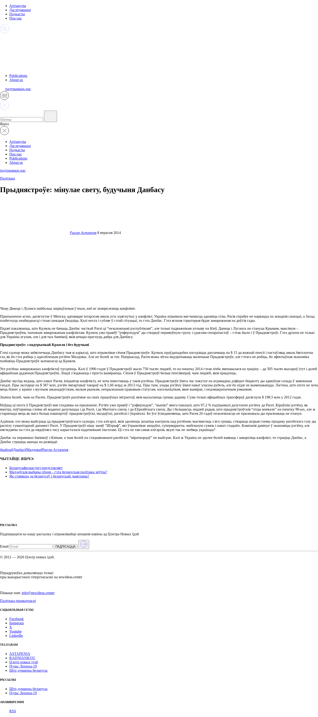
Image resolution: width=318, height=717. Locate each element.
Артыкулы (17, 6)
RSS (12, 711)
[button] (4, 99)
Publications (18, 76)
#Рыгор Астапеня (54, 450)
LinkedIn (16, 636)
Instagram (16, 623)
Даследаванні (20, 10)
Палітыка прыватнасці (18, 601)
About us (16, 80)
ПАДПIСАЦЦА (65, 546)
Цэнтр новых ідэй (23, 662)
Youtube (15, 631)
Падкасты (17, 14)
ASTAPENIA (19, 654)
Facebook (16, 619)
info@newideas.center (38, 593)
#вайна (5, 450)
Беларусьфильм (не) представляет (36, 468)
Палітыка (7, 178)
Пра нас (15, 18)
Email (4, 546)
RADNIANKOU (22, 658)
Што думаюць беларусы (28, 670)
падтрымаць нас (18, 89)
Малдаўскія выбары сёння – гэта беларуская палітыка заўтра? (58, 472)
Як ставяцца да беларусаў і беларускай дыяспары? (49, 476)
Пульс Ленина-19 (23, 666)
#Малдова (32, 450)
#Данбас (17, 450)
